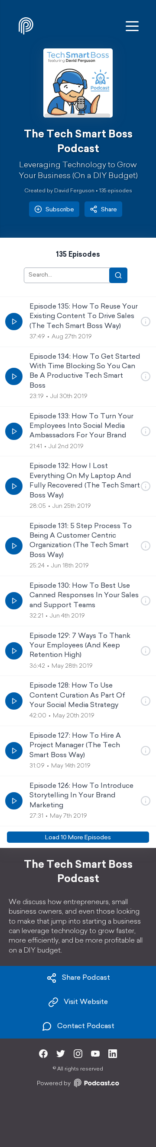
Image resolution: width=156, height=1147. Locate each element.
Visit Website (86, 1002)
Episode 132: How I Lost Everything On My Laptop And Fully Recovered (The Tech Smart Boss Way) (84, 481)
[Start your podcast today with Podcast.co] (95, 1084)
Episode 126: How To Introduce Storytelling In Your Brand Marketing (81, 796)
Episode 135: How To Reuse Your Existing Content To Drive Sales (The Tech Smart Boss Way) (83, 316)
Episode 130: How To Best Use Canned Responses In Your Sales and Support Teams (84, 596)
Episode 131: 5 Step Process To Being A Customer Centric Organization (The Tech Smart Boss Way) (80, 541)
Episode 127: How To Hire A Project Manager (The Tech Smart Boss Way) (75, 746)
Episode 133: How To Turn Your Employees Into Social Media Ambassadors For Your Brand (81, 426)
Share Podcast (86, 978)
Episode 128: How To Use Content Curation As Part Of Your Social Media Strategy (77, 695)
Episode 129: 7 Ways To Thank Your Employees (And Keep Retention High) (79, 646)
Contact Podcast (85, 1026)
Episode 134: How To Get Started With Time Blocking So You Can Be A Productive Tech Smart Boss (84, 371)
